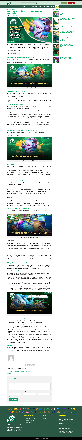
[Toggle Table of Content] (18, 54)
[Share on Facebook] (25, 365)
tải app (43, 6)
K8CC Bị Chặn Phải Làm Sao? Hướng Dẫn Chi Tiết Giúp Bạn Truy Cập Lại (66, 39)
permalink (24, 368)
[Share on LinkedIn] (34, 365)
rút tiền (52, 6)
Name (10, 391)
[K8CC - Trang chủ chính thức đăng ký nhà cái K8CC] (12, 3)
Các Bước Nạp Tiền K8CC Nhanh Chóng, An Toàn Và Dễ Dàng (66, 25)
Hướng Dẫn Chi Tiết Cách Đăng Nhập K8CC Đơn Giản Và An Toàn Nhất (66, 52)
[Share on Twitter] (28, 365)
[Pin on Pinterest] (32, 365)
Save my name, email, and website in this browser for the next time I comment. (25, 396)
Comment (11, 381)
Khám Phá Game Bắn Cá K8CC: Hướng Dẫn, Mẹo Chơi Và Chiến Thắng (66, 13)
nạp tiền (48, 6)
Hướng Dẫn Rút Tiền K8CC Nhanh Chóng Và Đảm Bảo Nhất (67, 19)
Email (24, 391)
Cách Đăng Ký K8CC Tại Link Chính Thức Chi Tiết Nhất (65, 58)
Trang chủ (9, 9)
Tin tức (57, 6)
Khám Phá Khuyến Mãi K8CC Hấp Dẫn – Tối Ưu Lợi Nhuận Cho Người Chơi (66, 32)
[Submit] (37, 3)
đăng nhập (38, 6)
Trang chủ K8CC (27, 6)
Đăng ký (34, 6)
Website (39, 391)
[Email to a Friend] (30, 365)
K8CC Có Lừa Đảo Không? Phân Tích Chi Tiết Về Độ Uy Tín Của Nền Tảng (66, 45)
